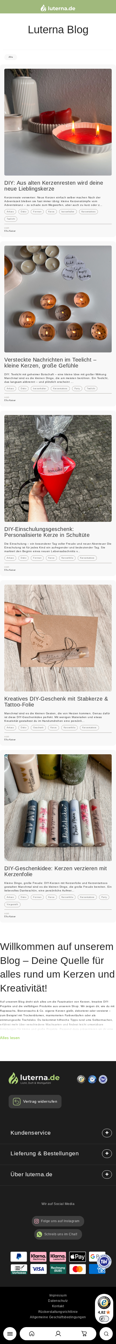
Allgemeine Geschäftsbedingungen (58, 1317)
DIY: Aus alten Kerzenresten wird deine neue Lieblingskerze (53, 186)
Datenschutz (58, 1301)
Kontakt (58, 1306)
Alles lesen (10, 1038)
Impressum (58, 1295)
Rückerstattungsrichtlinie (58, 1312)
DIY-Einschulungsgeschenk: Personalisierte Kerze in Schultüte (47, 532)
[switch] (104, 1319)
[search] (106, 1333)
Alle (11, 57)
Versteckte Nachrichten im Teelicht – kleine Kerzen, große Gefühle (50, 363)
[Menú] (9, 1333)
